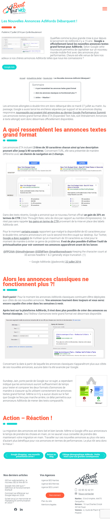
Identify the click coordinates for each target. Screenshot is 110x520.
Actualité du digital (34, 78)
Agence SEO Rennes (50, 484)
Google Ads (9, 67)
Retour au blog (51, 455)
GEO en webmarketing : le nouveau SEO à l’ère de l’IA (16, 481)
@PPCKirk (9, 251)
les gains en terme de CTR (44, 221)
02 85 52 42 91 (86, 490)
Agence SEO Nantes (50, 480)
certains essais (29, 231)
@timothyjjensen (25, 251)
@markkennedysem (60, 251)
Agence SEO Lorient (50, 487)
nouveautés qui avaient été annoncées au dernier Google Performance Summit (61, 112)
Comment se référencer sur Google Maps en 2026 (17, 494)
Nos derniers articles (15, 475)
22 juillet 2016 (73, 261)
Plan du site (46, 501)
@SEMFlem (41, 251)
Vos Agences (47, 475)
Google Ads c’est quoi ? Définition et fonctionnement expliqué (17, 488)
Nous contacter (86, 493)
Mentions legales (48, 504)
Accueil (22, 78)
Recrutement (55, 495)
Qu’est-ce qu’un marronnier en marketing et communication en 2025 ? (18, 501)
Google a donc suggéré (16, 238)
